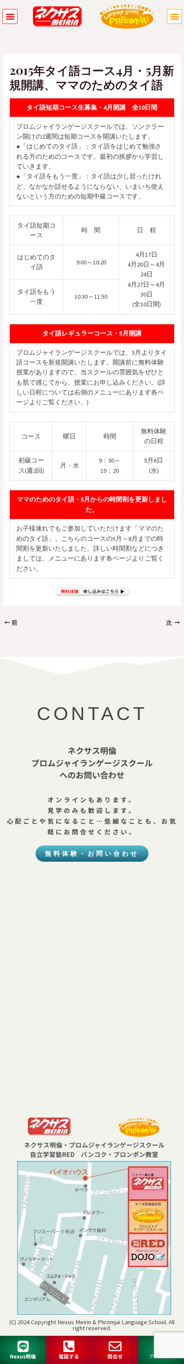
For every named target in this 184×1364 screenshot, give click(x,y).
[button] (10, 16)
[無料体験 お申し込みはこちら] (91, 592)
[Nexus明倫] (23, 1346)
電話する (69, 1356)
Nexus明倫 (23, 1356)
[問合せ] (115, 1346)
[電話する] (68, 1346)
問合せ (115, 1356)
